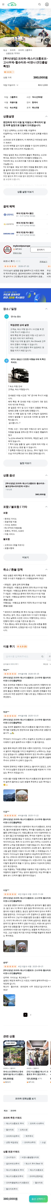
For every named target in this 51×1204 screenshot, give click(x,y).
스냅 (44, 1142)
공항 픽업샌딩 (12, 1142)
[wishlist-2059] (45, 1043)
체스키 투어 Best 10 (34, 1163)
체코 (5, 50)
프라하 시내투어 (37, 1123)
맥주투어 (29, 1136)
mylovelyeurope (21, 245)
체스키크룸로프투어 (14, 1176)
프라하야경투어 (12, 1136)
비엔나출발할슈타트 (30, 1157)
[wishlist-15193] (40, 13)
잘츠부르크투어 (12, 1163)
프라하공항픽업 (36, 1176)
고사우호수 (11, 1157)
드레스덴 (23, 1129)
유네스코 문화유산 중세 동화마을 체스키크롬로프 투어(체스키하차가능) (14, 1073)
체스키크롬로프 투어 (15, 1123)
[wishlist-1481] (22, 1043)
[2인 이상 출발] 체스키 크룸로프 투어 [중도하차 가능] (37, 1073)
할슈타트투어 (12, 1189)
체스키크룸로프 (36, 1170)
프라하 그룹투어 (25, 50)
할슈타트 (10, 1129)
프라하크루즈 (30, 1142)
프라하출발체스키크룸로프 (17, 1182)
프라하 (13, 50)
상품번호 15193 (13, 53)
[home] (12, 4)
